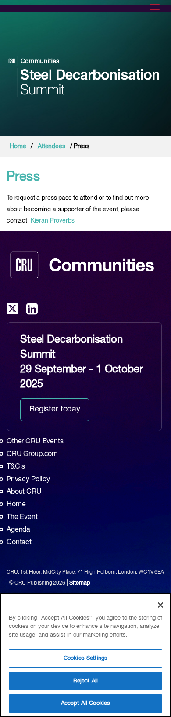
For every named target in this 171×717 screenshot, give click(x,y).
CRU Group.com (32, 454)
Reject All (85, 681)
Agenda (18, 529)
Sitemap (79, 583)
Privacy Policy (28, 479)
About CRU (24, 491)
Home (18, 146)
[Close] (160, 605)
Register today (54, 409)
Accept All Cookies (85, 703)
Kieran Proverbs (53, 221)
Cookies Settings (85, 658)
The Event (22, 517)
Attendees (51, 146)
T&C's (16, 466)
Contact (19, 542)
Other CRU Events (35, 441)
